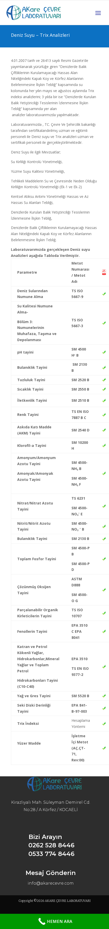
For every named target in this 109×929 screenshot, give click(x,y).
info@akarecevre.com (51, 883)
